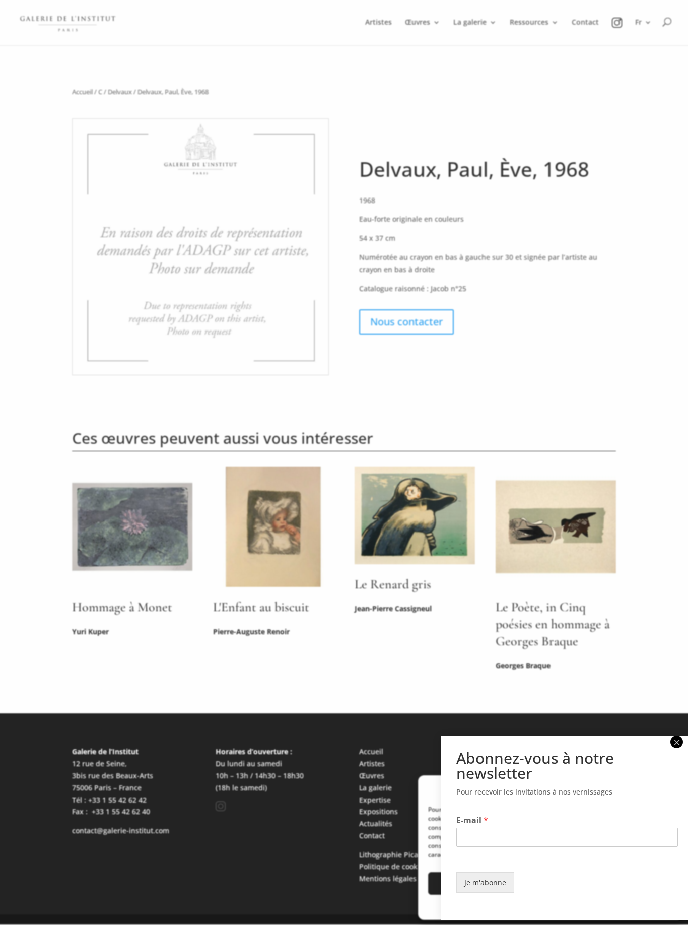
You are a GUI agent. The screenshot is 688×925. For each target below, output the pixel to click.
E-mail (472, 820)
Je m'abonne (485, 882)
